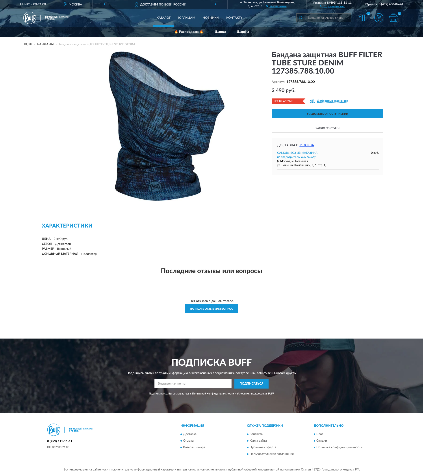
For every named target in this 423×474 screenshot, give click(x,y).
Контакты (234, 17)
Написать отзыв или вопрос (211, 308)
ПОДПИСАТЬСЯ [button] (251, 383)
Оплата (188, 441)
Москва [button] (306, 145)
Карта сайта (258, 441)
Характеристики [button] (327, 128)
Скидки (321, 441)
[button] (332, 6)
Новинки (211, 17)
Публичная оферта (263, 447)
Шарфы (243, 31)
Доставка (190, 434)
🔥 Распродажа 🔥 (189, 31)
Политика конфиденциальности (339, 447)
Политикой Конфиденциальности (213, 393)
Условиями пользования (252, 393)
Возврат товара (194, 447)
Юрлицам (186, 17)
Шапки (220, 31)
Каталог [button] (164, 17)
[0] (394, 17)
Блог (319, 434)
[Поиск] (300, 17)
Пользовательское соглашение (272, 454)
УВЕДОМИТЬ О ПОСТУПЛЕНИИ (327, 114)
